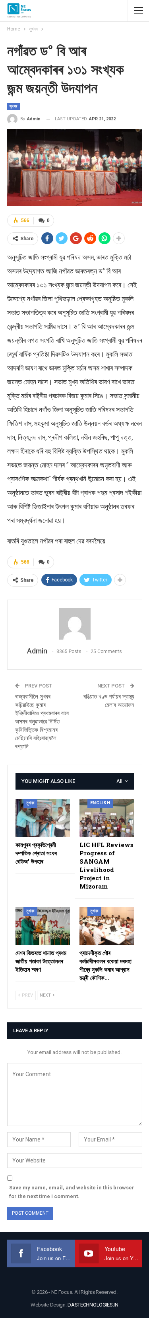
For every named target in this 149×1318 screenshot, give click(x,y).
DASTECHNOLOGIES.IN (93, 1305)
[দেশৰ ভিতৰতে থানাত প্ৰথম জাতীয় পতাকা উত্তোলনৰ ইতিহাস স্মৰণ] (42, 926)
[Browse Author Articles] (74, 624)
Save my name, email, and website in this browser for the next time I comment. (71, 1192)
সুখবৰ (13, 106)
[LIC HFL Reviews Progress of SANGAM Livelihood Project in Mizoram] (106, 818)
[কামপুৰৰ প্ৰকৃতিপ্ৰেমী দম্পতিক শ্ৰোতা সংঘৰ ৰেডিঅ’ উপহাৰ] (42, 818)
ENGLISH (100, 802)
